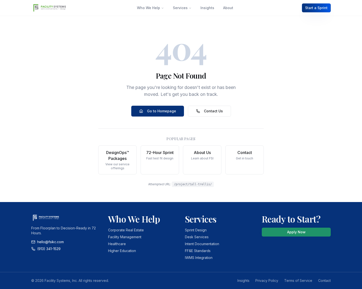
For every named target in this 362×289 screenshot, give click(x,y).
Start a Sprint (316, 8)
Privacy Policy (266, 280)
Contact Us (213, 111)
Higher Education (122, 251)
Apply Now (296, 232)
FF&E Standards (198, 251)
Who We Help (148, 8)
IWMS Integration (199, 257)
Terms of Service (298, 280)
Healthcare (117, 244)
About (228, 8)
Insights (207, 8)
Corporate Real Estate (126, 230)
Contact (324, 280)
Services (180, 8)
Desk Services (197, 237)
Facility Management (124, 237)
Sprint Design (196, 230)
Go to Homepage (161, 111)
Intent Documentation (202, 244)
